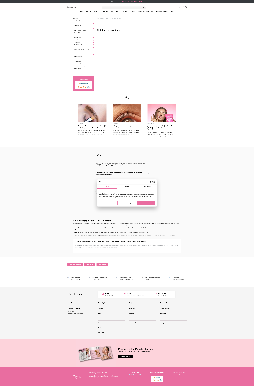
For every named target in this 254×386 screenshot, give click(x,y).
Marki (81, 11)
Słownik (100, 323)
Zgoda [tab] (107, 186)
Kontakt (100, 327)
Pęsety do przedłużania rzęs (80, 47)
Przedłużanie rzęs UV (78, 44)
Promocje (96, 11)
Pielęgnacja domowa (162, 11)
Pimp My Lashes (100, 18)
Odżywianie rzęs (77, 37)
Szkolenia (100, 308)
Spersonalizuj (126, 203)
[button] (127, 241)
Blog (99, 313)
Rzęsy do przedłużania (79, 54)
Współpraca (101, 332)
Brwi (112, 11)
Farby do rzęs (77, 20)
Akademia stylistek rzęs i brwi (106, 318)
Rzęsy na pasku (78, 61)
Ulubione (131, 313)
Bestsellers (105, 11)
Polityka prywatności (165, 318)
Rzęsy (117, 11)
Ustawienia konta (134, 323)
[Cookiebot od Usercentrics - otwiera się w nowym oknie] (149, 182)
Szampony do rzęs (78, 56)
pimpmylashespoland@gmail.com (135, 295)
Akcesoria (124, 11)
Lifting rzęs (77, 32)
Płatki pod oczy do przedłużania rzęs (81, 49)
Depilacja (132, 11)
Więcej (172, 11)
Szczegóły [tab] (127, 186)
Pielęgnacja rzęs (78, 39)
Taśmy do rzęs (77, 68)
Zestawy (76, 70)
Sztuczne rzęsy (77, 58)
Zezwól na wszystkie (146, 203)
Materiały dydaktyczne (78, 35)
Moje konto (132, 308)
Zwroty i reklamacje (165, 308)
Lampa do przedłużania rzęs (80, 30)
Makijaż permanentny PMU (145, 11)
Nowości (88, 11)
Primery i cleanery (78, 42)
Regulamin (163, 313)
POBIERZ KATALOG (125, 356)
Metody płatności (164, 323)
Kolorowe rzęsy (77, 25)
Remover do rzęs (77, 51)
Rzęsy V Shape (78, 63)
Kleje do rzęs (77, 23)
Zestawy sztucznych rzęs (80, 66)
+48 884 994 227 (109, 295)
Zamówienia (132, 318)
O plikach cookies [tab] (147, 186)
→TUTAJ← (140, 1)
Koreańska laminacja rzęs (79, 27)
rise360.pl (183, 374)
